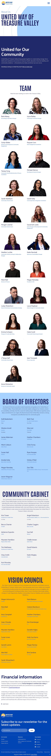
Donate (2, 739)
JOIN (32, 730)
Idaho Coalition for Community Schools (24, 742)
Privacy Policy (40, 752)
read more (5, 704)
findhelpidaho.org (22, 739)
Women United (4, 741)
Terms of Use (47, 752)
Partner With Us (4, 743)
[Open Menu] (49, 3)
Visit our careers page (27, 67)
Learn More (34, 754)
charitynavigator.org (14, 687)
